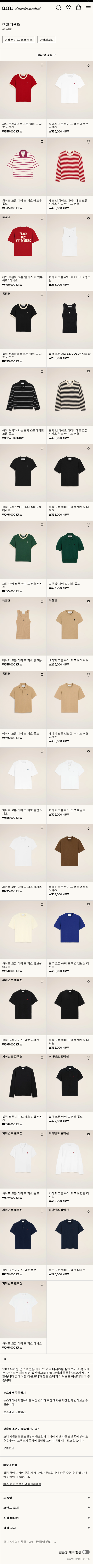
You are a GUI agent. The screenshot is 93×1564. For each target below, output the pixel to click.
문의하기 (8, 1448)
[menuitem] (21, 7)
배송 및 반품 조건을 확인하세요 (22, 1484)
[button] (74, 1552)
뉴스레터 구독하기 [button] (14, 1411)
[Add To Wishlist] (42, 65)
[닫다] (88, 1)
